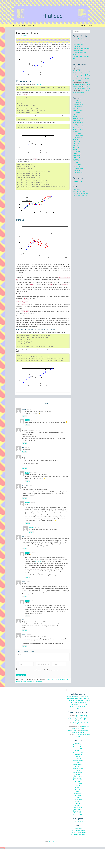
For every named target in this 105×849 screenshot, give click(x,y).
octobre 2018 (77, 128)
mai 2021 (76, 108)
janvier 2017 (77, 153)
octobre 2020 (77, 112)
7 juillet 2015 (28, 409)
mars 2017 (76, 149)
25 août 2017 (36, 527)
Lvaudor (89, 25)
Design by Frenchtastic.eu (54, 841)
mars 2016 (76, 159)
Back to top (52, 843)
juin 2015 (76, 161)
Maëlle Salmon (77, 86)
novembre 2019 (78, 118)
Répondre (24, 416)
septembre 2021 (78, 106)
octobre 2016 (77, 155)
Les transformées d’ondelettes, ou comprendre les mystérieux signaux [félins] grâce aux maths (81, 46)
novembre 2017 (78, 136)
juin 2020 (76, 114)
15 (84, 25)
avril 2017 (76, 147)
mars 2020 (76, 116)
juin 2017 (76, 143)
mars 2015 (76, 163)
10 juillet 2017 (35, 456)
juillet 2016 (76, 157)
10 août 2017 (29, 485)
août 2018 (76, 132)
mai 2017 (76, 145)
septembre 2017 (78, 137)
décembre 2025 (78, 103)
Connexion (76, 189)
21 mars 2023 (28, 634)
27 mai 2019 (27, 536)
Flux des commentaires (80, 193)
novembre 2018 (78, 126)
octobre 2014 (77, 171)
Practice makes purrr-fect (81, 56)
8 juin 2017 (27, 447)
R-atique (52, 15)
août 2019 (76, 124)
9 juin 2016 (30, 429)
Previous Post (21, 25)
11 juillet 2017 (33, 472)
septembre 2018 (78, 130)
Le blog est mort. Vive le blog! (81, 83)
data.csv (38, 84)
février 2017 (77, 151)
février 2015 (77, 165)
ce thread (38, 561)
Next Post (31, 25)
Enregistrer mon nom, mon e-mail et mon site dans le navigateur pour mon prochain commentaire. (41, 671)
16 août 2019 (32, 552)
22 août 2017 (32, 502)
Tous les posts (77, 181)
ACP (74, 58)
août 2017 (76, 139)
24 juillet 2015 (33, 420)
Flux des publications (79, 191)
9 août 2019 (28, 581)
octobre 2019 (77, 120)
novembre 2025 (78, 104)
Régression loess (27, 33)
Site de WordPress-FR (80, 195)
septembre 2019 (78, 122)
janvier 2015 (77, 167)
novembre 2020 (78, 110)
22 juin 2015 (24, 35)
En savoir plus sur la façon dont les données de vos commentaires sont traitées (41, 680)
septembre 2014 (78, 172)
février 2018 (77, 134)
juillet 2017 (76, 141)
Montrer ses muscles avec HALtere (78, 697)
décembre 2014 (78, 169)
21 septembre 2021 (29, 620)
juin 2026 (76, 101)
